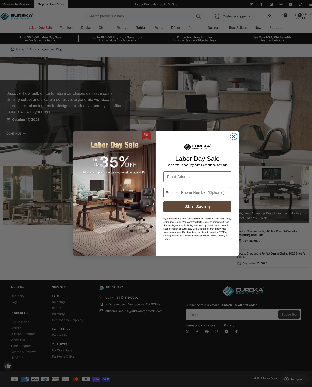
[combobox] (171, 192)
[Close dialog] (233, 136)
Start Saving (197, 206)
